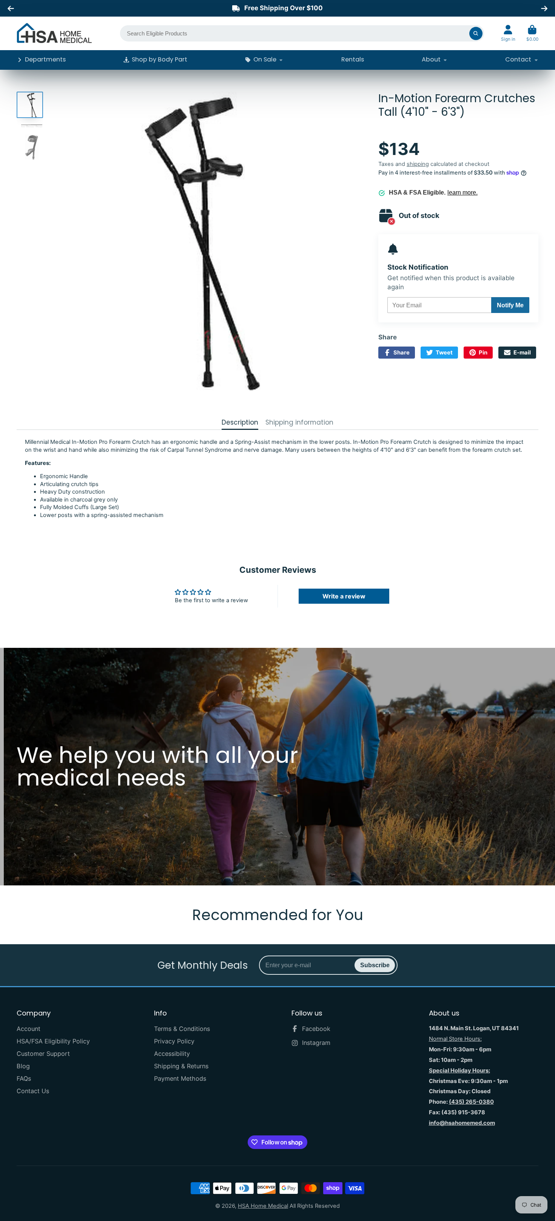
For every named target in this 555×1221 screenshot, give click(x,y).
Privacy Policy (174, 1041)
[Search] (476, 33)
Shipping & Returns (181, 1066)
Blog (23, 1066)
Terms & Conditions (182, 1028)
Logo (54, 33)
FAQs (24, 1078)
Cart (532, 33)
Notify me (510, 305)
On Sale (264, 59)
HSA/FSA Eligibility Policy (53, 1041)
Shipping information (299, 422)
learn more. (462, 192)
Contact (518, 59)
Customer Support (43, 1053)
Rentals (352, 59)
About (431, 59)
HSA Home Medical (263, 1206)
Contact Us (33, 1091)
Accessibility (172, 1053)
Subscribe (375, 965)
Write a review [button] (343, 596)
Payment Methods (180, 1078)
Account (508, 33)
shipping (418, 164)
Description (240, 422)
